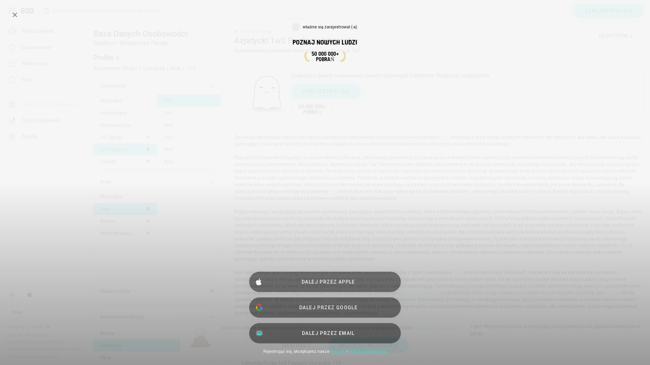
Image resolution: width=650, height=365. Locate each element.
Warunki (338, 351)
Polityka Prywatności (368, 351)
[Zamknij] (15, 15)
